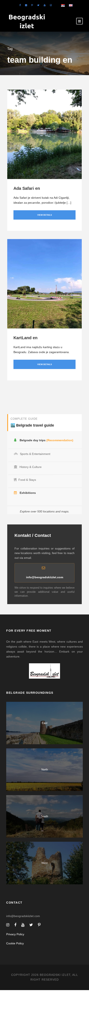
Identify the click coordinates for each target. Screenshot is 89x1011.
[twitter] (38, 5)
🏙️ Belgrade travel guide (32, 425)
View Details (44, 215)
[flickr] (26, 5)
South (44, 816)
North (44, 769)
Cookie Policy (15, 943)
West (44, 862)
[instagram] (51, 5)
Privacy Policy (15, 934)
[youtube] (45, 5)
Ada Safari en (26, 188)
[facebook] (20, 5)
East (44, 723)
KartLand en (25, 337)
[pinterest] (32, 5)
